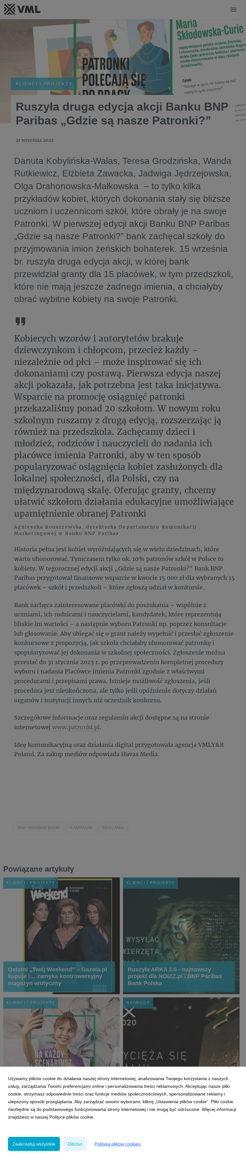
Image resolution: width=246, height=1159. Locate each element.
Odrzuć (75, 1143)
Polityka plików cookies (117, 1143)
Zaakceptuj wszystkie (33, 1143)
